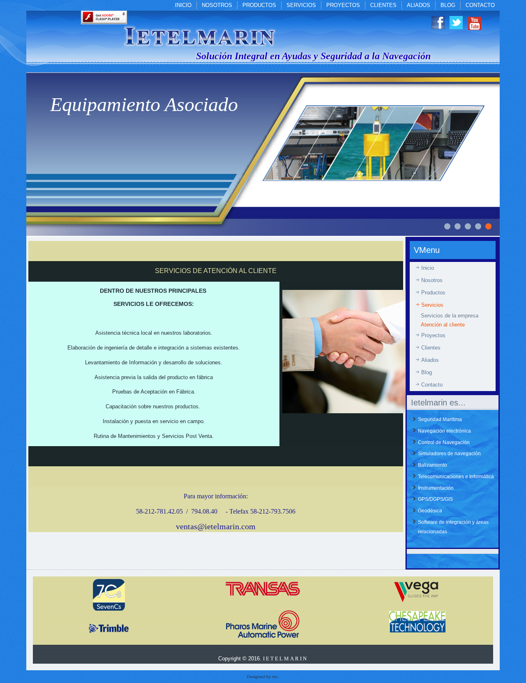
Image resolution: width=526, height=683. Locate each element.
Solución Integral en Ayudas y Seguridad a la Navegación (313, 56)
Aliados (418, 5)
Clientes (383, 5)
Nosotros (217, 5)
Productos (259, 5)
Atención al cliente (443, 325)
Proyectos (343, 5)
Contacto (480, 5)
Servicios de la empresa (449, 316)
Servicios (301, 5)
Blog (448, 5)
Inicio (183, 5)
